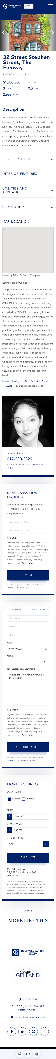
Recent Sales (25, 465)
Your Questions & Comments (21, 669)
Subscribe (28, 575)
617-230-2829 (19, 459)
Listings (16, 381)
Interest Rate (15, 838)
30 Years (16, 799)
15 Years (30, 799)
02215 (8, 386)
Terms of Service (25, 760)
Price (10, 810)
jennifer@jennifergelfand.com (30, 1017)
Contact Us (17, 609)
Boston (45, 381)
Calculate (28, 857)
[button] (5, 32)
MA (26, 381)
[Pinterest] (33, 1031)
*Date (10, 643)
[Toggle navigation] (50, 6)
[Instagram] (44, 1031)
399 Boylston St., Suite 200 (29, 1008)
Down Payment (16, 824)
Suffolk (34, 381)
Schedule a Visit (38, 609)
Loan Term (14, 792)
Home (5, 381)
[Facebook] (11, 1031)
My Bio (10, 468)
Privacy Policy (27, 563)
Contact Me (37, 465)
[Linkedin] (22, 1031)
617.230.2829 (30, 1000)
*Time (10, 656)
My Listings (12, 465)
